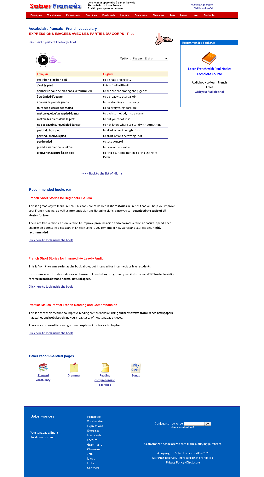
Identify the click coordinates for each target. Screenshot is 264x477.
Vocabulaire (54, 15)
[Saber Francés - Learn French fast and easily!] (55, 8)
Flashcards (108, 15)
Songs (136, 375)
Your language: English (202, 4)
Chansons (158, 15)
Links (195, 15)
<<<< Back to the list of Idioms (102, 173)
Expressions (73, 15)
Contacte (209, 15)
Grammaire (141, 15)
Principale (36, 15)
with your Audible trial (209, 92)
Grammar (74, 375)
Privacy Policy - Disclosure (183, 462)
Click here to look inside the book (51, 240)
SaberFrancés (42, 416)
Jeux (172, 15)
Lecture (124, 15)
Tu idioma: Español (203, 8)
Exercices (91, 15)
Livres (183, 15)
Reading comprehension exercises (105, 380)
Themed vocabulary (43, 377)
